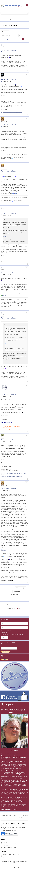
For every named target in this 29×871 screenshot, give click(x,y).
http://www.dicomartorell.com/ (8, 421)
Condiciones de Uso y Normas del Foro (11, 856)
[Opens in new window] (4, 144)
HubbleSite (5, 845)
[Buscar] (24, 13)
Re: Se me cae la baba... (9, 50)
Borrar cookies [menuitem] (24, 817)
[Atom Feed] (14, 867)
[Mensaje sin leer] (2, 52)
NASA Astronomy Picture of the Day (11, 844)
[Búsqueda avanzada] (27, 13)
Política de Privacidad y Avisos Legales (11, 854)
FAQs (4, 857)
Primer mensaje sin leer (6, 39)
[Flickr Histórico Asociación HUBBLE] (18, 867)
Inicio (3, 16)
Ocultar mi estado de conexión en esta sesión (11, 634)
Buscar (17, 35)
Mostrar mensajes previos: (9, 587)
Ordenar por (9, 591)
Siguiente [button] (27, 39)
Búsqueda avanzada (19, 35)
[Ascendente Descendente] (14, 594)
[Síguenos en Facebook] (10, 867)
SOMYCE (5, 842)
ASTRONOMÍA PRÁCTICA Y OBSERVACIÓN (15, 16)
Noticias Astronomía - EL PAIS (9, 847)
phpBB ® (10, 861)
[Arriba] (27, 70)
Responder (6, 31)
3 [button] (19, 608)
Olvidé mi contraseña (6, 630)
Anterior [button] (19, 39)
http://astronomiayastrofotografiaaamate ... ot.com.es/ (13, 473)
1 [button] (21, 39)
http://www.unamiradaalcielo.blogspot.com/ (11, 112)
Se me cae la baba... (10, 25)
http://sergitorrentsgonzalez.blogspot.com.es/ (11, 476)
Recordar (3, 632)
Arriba (26, 815)
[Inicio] (14, 5)
